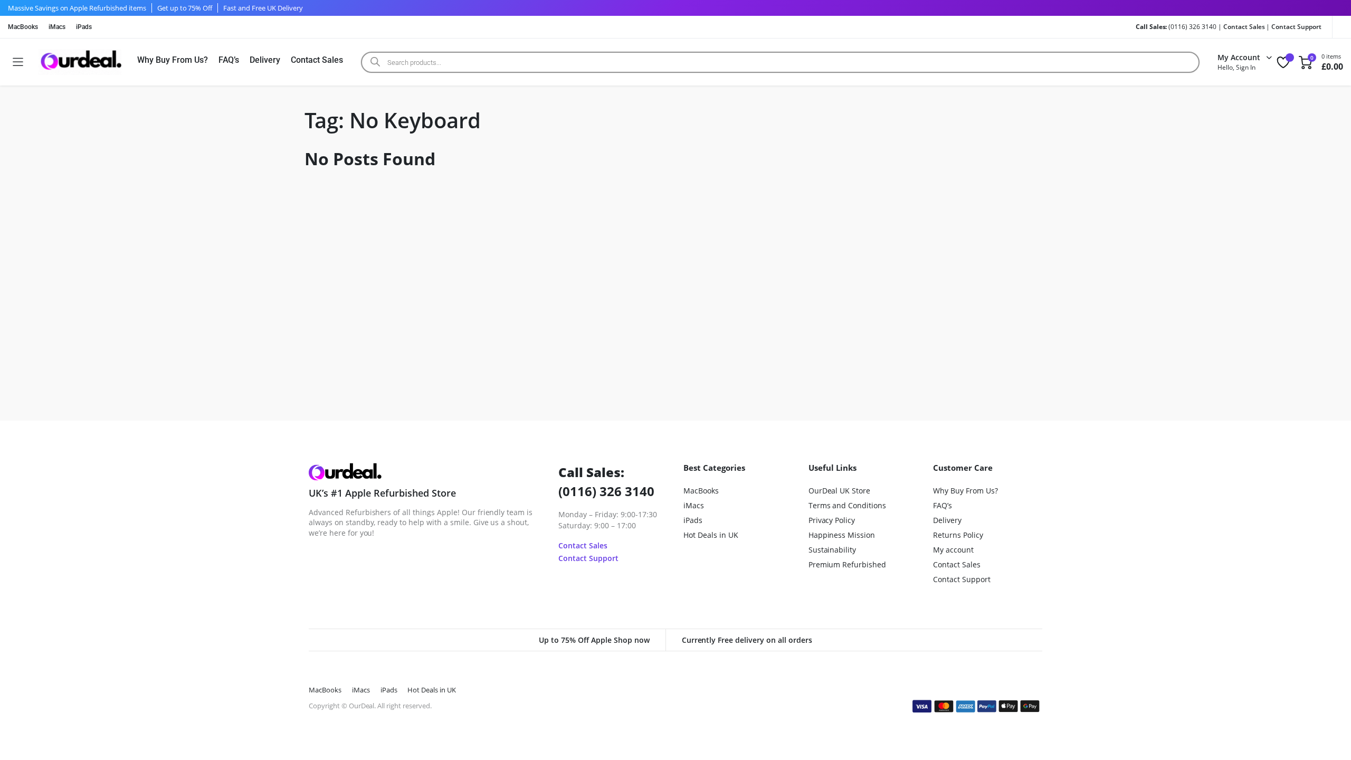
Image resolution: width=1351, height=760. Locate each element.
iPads (84, 27)
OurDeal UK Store (839, 491)
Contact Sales (1244, 26)
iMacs (57, 27)
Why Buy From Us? (172, 60)
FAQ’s (229, 60)
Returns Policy (958, 535)
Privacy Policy (831, 520)
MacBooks (23, 27)
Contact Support (1296, 26)
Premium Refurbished (847, 564)
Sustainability (832, 550)
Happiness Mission (842, 535)
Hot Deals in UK (710, 535)
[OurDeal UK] (80, 62)
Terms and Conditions (847, 505)
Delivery (265, 60)
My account (953, 550)
